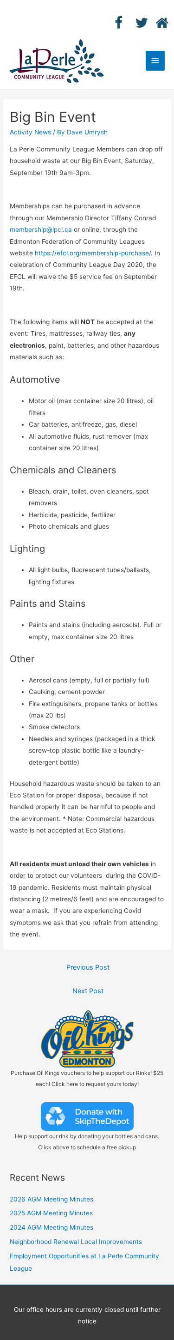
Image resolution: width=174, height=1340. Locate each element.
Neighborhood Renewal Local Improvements (76, 1241)
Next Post (87, 991)
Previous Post (88, 967)
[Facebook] (114, 22)
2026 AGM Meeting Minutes (51, 1199)
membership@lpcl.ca (41, 229)
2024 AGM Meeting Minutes (51, 1227)
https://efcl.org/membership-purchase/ (93, 253)
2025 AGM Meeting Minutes (51, 1213)
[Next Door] (155, 22)
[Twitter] (135, 22)
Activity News (30, 132)
